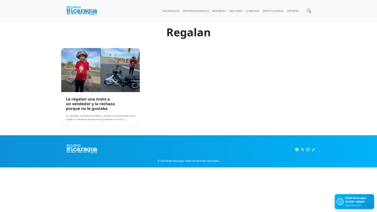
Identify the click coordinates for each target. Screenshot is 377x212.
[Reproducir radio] (340, 201)
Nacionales (171, 11)
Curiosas (252, 11)
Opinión (292, 11)
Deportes (219, 11)
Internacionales (196, 11)
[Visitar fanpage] (297, 149)
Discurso (236, 11)
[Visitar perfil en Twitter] (302, 149)
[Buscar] (309, 11)
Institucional (273, 11)
